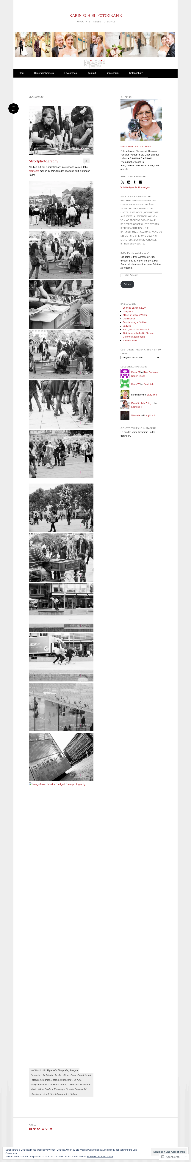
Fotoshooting (64, 1080)
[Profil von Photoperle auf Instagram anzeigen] (38, 1128)
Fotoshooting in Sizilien (135, 322)
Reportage (59, 1089)
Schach (70, 1089)
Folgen (127, 284)
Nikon (41, 1089)
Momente (34, 171)
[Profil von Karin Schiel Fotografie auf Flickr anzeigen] (50, 1128)
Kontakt (91, 73)
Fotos (54, 1080)
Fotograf (35, 1080)
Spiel (46, 1094)
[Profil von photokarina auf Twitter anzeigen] (34, 1128)
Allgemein (52, 1070)
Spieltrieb (149, 384)
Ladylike (127, 326)
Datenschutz (136, 73)
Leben (63, 1084)
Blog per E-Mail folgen (135, 253)
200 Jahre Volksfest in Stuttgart (138, 333)
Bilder (66, 1075)
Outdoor (49, 1089)
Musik (34, 1089)
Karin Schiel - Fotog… (142, 403)
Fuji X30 (77, 1080)
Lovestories (70, 73)
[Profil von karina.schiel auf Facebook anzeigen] (30, 1128)
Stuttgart (73, 1070)
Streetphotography (43, 161)
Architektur (48, 1075)
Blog (21, 73)
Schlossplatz (81, 1089)
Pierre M (135, 372)
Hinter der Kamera (44, 73)
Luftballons (73, 1084)
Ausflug (58, 1075)
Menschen (85, 1084)
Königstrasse (37, 1084)
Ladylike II (128, 311)
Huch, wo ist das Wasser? (136, 329)
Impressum (113, 73)
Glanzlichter (129, 318)
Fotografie (63, 1070)
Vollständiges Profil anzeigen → (136, 187)
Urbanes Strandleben (134, 336)
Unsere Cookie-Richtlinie (100, 1156)
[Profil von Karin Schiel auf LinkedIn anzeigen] (42, 1128)
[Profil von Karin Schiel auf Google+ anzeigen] (46, 1128)
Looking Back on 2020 (134, 308)
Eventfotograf (84, 1075)
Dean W (135, 384)
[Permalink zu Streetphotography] (61, 130)
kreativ (48, 1084)
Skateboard (36, 1094)
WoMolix (135, 415)
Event (73, 1075)
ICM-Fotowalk (130, 340)
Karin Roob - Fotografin (135, 146)
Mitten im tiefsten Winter (135, 315)
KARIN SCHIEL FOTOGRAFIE (95, 15)
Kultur (56, 1084)
